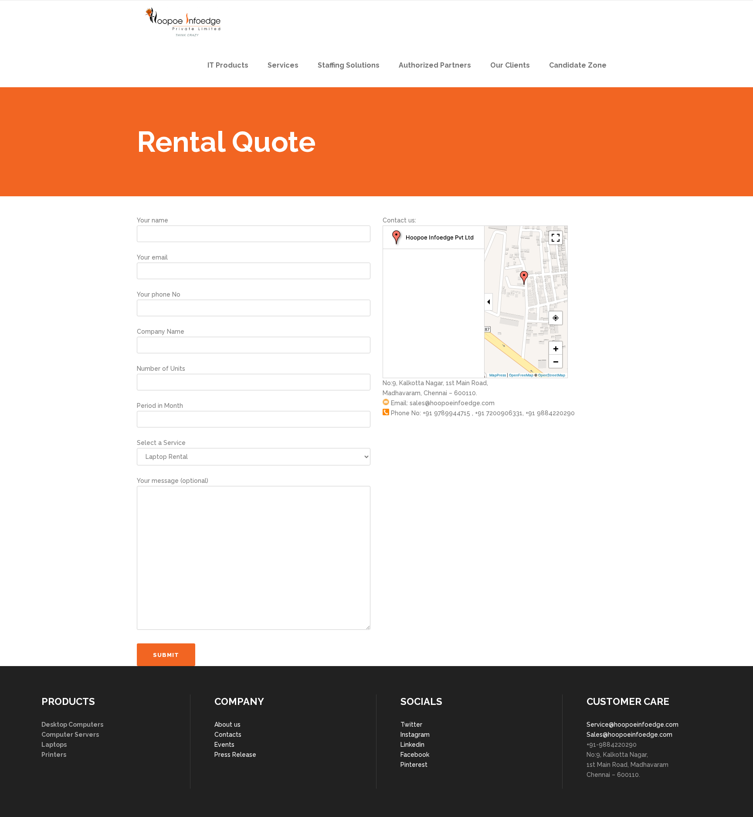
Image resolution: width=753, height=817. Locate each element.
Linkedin (412, 744)
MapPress (497, 375)
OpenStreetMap (551, 375)
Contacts (227, 734)
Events (224, 744)
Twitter (411, 724)
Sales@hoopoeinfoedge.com (629, 734)
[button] (524, 278)
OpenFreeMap (521, 375)
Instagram (415, 734)
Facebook (414, 754)
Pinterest (413, 764)
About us (227, 724)
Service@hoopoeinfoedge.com (632, 724)
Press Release (235, 754)
